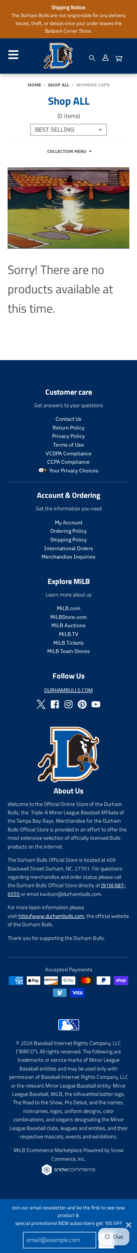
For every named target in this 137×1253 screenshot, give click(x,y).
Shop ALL (58, 85)
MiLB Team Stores (68, 651)
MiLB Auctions (68, 625)
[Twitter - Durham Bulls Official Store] (41, 704)
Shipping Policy (68, 539)
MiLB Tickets (68, 642)
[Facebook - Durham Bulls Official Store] (54, 704)
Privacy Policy (68, 436)
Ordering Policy (68, 530)
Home (34, 85)
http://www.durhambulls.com (51, 916)
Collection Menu (66, 151)
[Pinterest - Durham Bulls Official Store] (82, 704)
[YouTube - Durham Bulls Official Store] (95, 704)
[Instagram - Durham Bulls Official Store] (68, 704)
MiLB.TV (68, 634)
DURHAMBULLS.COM (68, 690)
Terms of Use (68, 444)
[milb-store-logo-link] (68, 1032)
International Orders (68, 548)
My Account (69, 522)
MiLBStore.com (68, 617)
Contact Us (68, 419)
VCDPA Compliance (69, 453)
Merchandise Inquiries (68, 556)
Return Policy (68, 427)
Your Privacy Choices (73, 470)
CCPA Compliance (68, 461)
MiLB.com (68, 608)
